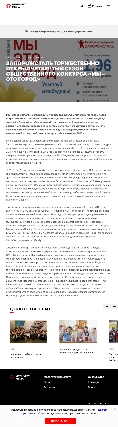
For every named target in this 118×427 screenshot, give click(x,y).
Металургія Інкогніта (57, 376)
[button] (107, 306)
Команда (94, 382)
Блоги (92, 387)
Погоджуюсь (60, 421)
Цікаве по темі (30, 309)
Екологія (49, 387)
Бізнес (48, 382)
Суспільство (96, 376)
